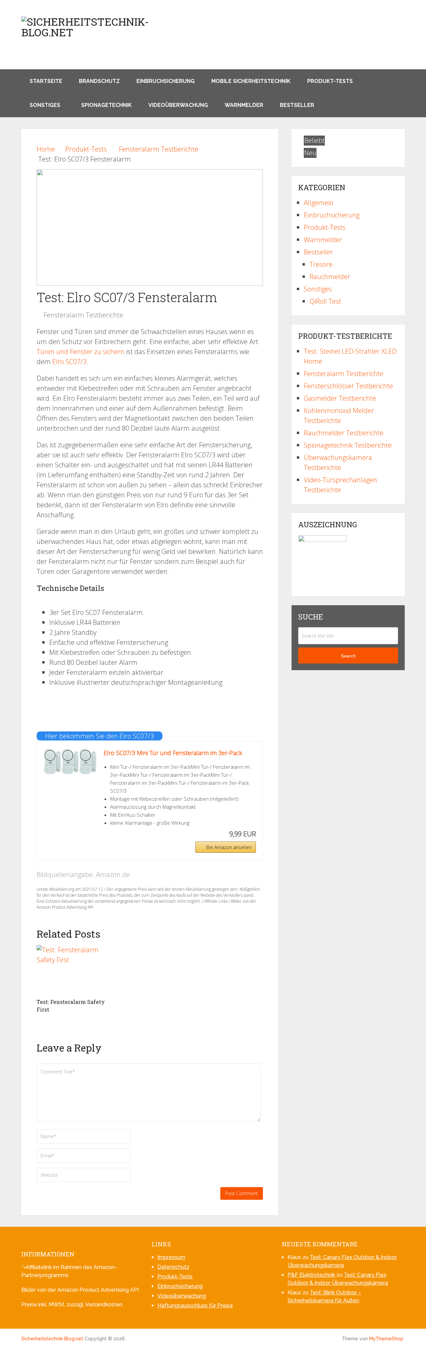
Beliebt (314, 140)
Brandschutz (99, 81)
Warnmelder (244, 105)
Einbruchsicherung (165, 81)
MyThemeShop (386, 1338)
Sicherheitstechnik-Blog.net (52, 1338)
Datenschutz (173, 1267)
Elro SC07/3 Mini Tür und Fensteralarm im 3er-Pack (173, 753)
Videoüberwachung (178, 105)
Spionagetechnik (106, 105)
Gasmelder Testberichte (340, 398)
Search (348, 656)
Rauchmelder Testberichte (343, 432)
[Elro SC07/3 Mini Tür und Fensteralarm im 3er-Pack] (70, 761)
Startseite (46, 81)
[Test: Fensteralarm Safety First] (72, 970)
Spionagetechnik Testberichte (348, 445)
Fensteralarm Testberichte (83, 314)
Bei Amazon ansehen (229, 847)
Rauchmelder (330, 276)
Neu (310, 152)
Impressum (171, 1257)
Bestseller (297, 105)
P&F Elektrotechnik (311, 1275)
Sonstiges (45, 105)
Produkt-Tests (330, 81)
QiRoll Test (325, 301)
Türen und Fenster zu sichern (80, 351)
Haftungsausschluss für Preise (195, 1305)
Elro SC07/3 (69, 361)
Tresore (321, 264)
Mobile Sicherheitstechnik (251, 81)
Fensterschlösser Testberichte (348, 385)
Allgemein (318, 202)
